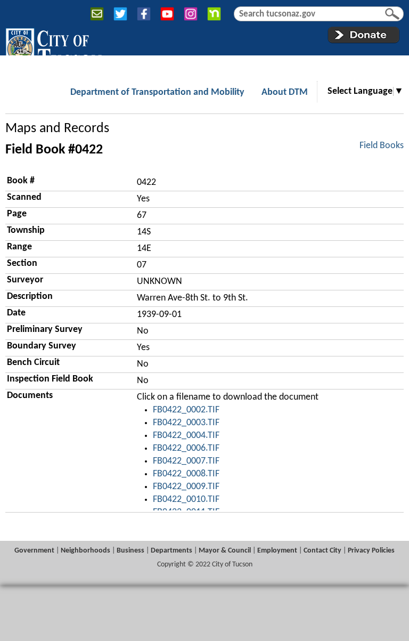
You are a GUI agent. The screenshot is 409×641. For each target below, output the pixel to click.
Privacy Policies (371, 551)
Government (34, 551)
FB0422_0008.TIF (186, 473)
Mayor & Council (225, 551)
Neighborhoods (85, 551)
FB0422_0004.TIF (186, 435)
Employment (277, 551)
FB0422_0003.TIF (186, 422)
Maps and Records (57, 128)
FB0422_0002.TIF (186, 410)
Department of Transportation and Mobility (157, 92)
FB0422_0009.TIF (186, 486)
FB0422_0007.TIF (186, 461)
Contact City (322, 551)
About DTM (284, 92)
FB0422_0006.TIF (186, 448)
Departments (171, 551)
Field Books (381, 145)
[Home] (53, 47)
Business (130, 551)
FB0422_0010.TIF (186, 499)
